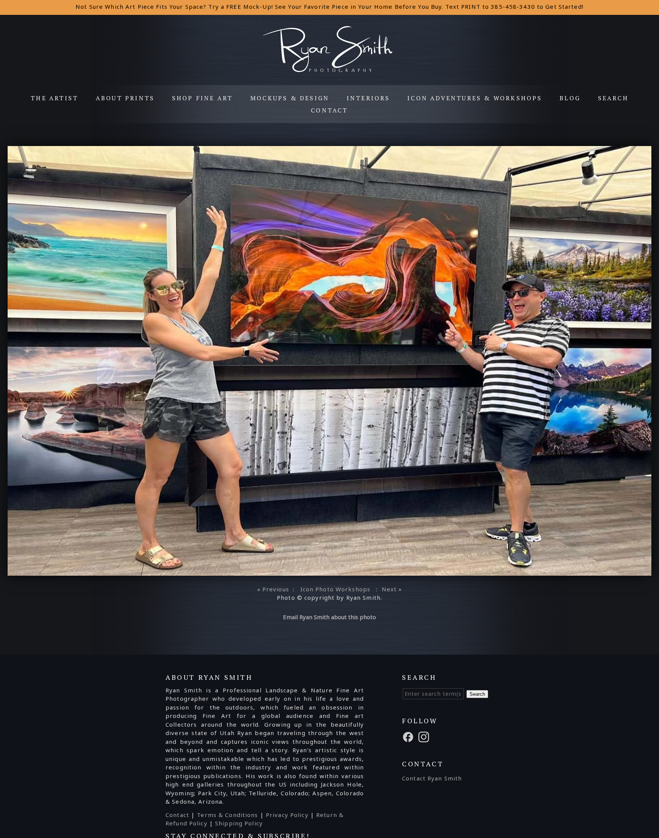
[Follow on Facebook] (409, 736)
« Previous (273, 589)
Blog (569, 98)
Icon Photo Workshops (336, 589)
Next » (392, 589)
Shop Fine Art (202, 98)
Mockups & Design (289, 98)
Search (613, 98)
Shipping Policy (239, 823)
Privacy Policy (287, 815)
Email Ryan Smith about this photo (329, 617)
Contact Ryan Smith (432, 778)
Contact (329, 110)
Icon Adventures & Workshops (474, 98)
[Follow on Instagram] (424, 736)
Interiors (368, 98)
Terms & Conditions (227, 815)
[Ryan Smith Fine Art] (329, 71)
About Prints (125, 98)
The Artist (54, 98)
